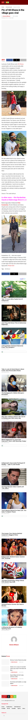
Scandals (14, 708)
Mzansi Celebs (17, 7)
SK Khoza (20, 64)
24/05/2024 (21, 672)
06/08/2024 (21, 662)
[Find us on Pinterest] (6, 716)
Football (3, 708)
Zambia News (9, 706)
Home (3, 7)
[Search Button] (25, 2)
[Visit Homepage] (5, 2)
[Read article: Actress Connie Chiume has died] (5, 662)
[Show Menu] (23, 2)
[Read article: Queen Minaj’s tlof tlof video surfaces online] (5, 677)
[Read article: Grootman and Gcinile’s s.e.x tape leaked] (5, 684)
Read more (11, 265)
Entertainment (9, 7)
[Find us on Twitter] (4, 716)
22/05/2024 (21, 678)
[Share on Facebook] (9, 60)
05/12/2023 (15, 16)
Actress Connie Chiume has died (18, 660)
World (8, 708)
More (24, 708)
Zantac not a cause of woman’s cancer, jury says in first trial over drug (18, 668)
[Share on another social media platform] (23, 60)
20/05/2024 (21, 685)
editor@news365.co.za (9, 700)
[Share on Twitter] (16, 60)
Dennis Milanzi (6, 16)
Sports (19, 708)
